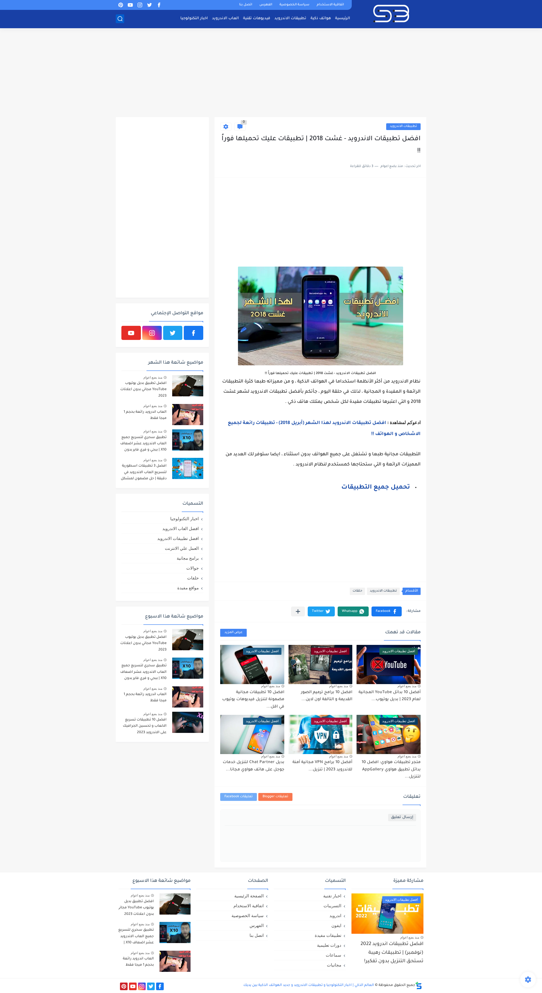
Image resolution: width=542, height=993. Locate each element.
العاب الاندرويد (225, 18)
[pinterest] (120, 5)
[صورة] (187, 385)
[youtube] (130, 5)
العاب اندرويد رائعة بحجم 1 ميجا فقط (145, 415)
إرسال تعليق (402, 817)
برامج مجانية (188, 558)
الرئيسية (342, 18)
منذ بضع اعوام (406, 686)
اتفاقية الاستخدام (330, 5)
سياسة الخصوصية (294, 5)
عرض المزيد (233, 632)
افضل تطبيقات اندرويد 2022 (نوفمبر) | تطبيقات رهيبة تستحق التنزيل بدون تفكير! (391, 953)
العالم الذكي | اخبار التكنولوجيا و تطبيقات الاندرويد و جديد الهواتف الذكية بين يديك (308, 985)
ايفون (336, 925)
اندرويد (335, 915)
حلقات (357, 591)
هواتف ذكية (321, 18)
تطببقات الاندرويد (403, 126)
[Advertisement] (271, 73)
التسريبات (332, 905)
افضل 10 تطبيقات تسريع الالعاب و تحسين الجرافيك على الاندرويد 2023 (145, 726)
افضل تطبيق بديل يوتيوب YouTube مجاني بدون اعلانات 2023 (143, 389)
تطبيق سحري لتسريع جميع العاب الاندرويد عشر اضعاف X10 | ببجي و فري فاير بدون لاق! (143, 445)
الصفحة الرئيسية (249, 895)
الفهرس (265, 5)
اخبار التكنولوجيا (194, 18)
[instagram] (139, 5)
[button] (386, 611)
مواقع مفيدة (188, 587)
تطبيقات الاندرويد (290, 18)
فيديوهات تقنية (256, 18)
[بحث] (120, 18)
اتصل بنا (245, 5)
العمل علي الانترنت (182, 548)
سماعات (333, 955)
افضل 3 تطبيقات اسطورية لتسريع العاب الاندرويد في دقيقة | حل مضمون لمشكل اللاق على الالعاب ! (144, 473)
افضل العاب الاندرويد (180, 528)
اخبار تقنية (332, 895)
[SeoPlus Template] (418, 985)
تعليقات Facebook (238, 797)
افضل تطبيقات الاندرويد (178, 538)
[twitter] (149, 5)
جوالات (192, 568)
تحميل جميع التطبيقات (375, 487)
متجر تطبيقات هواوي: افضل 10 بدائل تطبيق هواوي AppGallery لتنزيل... (391, 769)
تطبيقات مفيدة (328, 935)
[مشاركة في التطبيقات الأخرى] (298, 611)
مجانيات (334, 965)
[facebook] (159, 5)
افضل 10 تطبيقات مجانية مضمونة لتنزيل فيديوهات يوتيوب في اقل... (253, 699)
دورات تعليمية (329, 945)
